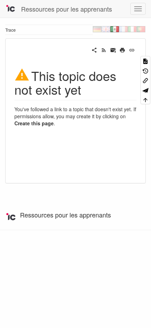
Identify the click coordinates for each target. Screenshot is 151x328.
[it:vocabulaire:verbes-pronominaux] (132, 29)
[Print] (122, 49)
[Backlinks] (145, 80)
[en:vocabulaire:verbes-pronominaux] (105, 29)
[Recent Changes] (104, 49)
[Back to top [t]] (145, 99)
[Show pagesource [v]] (145, 60)
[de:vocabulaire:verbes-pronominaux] (97, 29)
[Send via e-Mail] (113, 49)
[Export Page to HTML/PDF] (145, 89)
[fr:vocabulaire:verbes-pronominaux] (123, 29)
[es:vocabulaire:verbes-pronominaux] (114, 29)
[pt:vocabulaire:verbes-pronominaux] (141, 29)
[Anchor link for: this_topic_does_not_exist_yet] (87, 89)
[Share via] (94, 49)
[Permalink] (132, 49)
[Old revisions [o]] (145, 70)
